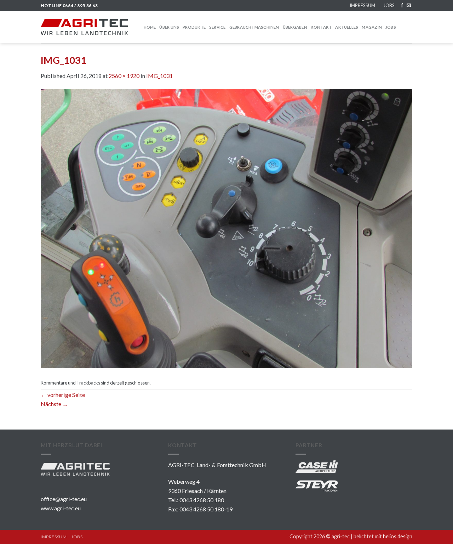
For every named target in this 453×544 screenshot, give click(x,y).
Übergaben (295, 27)
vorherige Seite (63, 394)
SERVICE (217, 27)
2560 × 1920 (124, 75)
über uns (169, 27)
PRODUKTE (194, 27)
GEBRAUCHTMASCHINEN (254, 27)
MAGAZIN (372, 27)
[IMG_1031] (226, 227)
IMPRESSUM (362, 5)
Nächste (54, 403)
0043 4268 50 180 (201, 500)
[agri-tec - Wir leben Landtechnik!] (84, 27)
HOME (150, 27)
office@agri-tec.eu (64, 498)
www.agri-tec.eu (61, 508)
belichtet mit (383, 536)
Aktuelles (346, 27)
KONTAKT (321, 27)
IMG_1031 (159, 75)
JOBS (389, 5)
